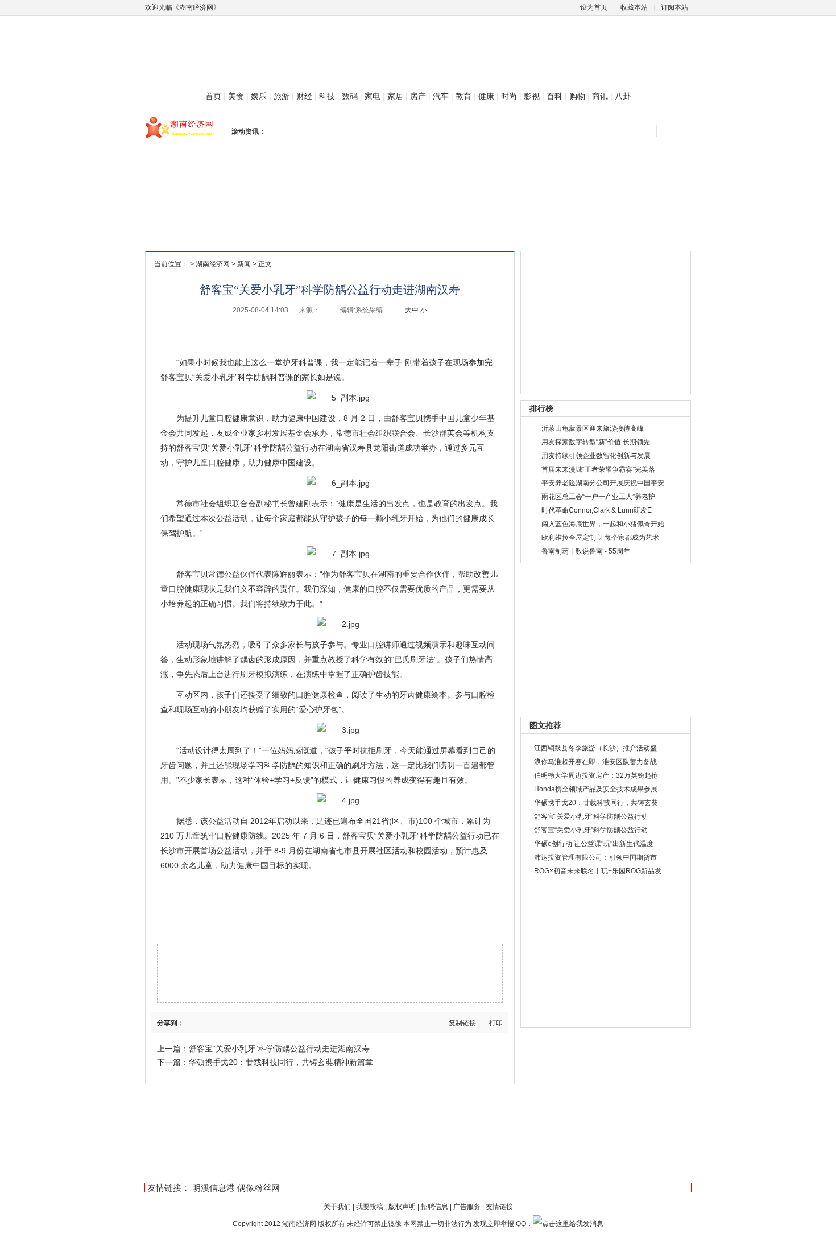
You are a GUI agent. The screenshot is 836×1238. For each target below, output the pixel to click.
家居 (395, 96)
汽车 (441, 96)
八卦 (623, 96)
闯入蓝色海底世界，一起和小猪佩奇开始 (602, 524)
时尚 (509, 96)
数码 (350, 96)
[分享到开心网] (222, 1022)
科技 (327, 96)
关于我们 (337, 1207)
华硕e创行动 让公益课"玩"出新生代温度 (593, 844)
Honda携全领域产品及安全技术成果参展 (595, 789)
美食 (236, 96)
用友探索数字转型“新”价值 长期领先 (595, 442)
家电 (372, 96)
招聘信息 (434, 1207)
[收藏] (244, 1022)
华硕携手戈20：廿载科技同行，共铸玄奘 (596, 803)
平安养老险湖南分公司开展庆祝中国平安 (602, 483)
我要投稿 (369, 1207)
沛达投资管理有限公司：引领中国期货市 (595, 857)
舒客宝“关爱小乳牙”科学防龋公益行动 (591, 816)
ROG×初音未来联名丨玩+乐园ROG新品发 (597, 871)
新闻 (244, 264)
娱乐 (259, 96)
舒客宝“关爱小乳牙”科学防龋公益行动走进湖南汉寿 (279, 1048)
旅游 (281, 96)
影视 (532, 96)
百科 (554, 96)
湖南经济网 (213, 264)
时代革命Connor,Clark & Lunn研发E (596, 510)
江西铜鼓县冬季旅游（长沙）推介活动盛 (595, 748)
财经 (304, 96)
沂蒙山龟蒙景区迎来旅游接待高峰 (592, 428)
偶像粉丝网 (258, 1187)
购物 (577, 96)
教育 (463, 96)
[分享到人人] (212, 1022)
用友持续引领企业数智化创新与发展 (596, 456)
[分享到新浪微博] (190, 1022)
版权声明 (402, 1207)
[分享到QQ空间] (233, 1022)
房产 (418, 96)
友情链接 (499, 1207)
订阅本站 (674, 7)
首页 (213, 96)
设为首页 (593, 7)
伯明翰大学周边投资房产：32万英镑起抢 (596, 775)
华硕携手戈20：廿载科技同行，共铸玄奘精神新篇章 (281, 1062)
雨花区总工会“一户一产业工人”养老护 (598, 497)
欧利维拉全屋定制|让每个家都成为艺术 (600, 538)
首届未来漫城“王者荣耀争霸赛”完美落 (598, 469)
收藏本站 (634, 7)
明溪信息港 (213, 1187)
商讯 (600, 96)
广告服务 (467, 1207)
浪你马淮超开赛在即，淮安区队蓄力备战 (595, 762)
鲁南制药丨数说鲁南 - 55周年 (585, 551)
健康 (486, 96)
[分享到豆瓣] (201, 1022)
